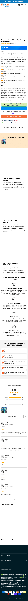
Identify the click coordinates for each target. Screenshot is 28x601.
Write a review (12, 416)
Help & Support (7, 560)
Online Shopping (7, 565)
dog (9, 54)
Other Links (5, 555)
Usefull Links (6, 551)
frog (3, 54)
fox (22, 54)
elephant (15, 54)
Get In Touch (6, 569)
